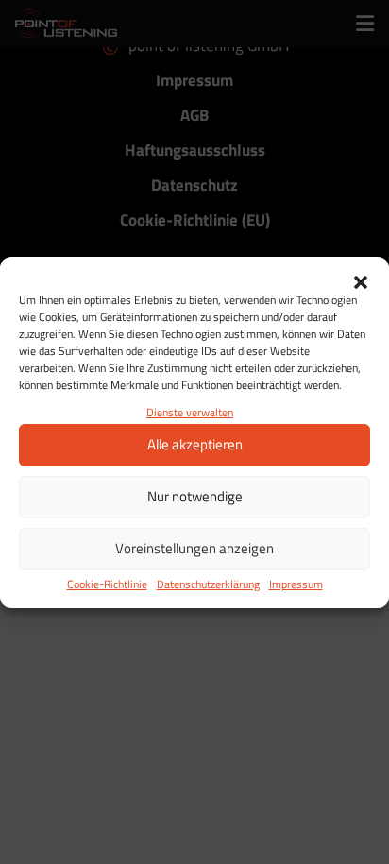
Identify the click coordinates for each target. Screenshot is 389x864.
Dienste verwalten (189, 412)
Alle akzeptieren (195, 444)
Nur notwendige (195, 496)
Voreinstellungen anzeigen (194, 548)
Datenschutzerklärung (208, 584)
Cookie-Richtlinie (107, 584)
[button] (360, 280)
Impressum (296, 584)
